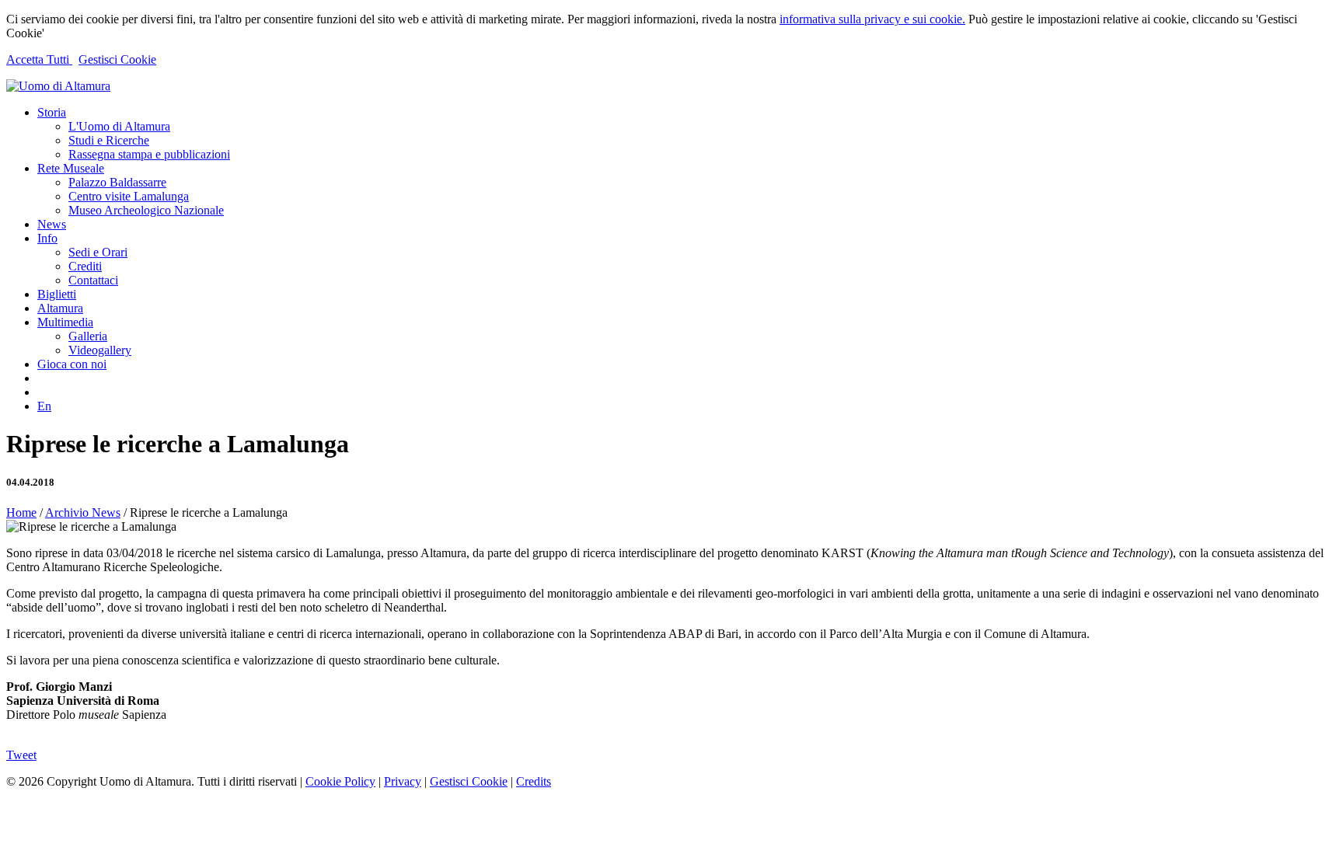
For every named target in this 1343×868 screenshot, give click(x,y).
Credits (533, 781)
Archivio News (82, 512)
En (44, 406)
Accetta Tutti (39, 59)
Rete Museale (70, 168)
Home (21, 512)
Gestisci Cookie (117, 59)
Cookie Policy (340, 781)
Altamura (60, 308)
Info (47, 238)
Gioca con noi (71, 364)
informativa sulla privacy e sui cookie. (872, 19)
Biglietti (56, 294)
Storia (51, 112)
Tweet (21, 755)
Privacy (402, 781)
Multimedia (65, 322)
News (51, 224)
